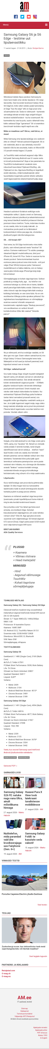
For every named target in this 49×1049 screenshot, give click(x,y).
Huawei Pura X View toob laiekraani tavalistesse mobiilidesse (33, 798)
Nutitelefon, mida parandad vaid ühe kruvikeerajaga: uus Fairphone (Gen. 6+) (13, 841)
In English (43, 1038)
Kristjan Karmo (38, 48)
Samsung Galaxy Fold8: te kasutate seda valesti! (35, 838)
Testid (6, 55)
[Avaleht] (24, 6)
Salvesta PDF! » (10, 766)
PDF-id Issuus (42, 1033)
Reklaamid (25, 1011)
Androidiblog (24, 757)
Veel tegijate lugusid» (38, 956)
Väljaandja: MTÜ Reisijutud (24, 1016)
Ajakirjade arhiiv (41, 1030)
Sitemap (24, 1008)
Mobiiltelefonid (10, 757)
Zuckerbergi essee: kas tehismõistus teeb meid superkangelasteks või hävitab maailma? (23, 947)
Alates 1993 (42, 1035)
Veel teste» (42, 905)
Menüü (6, 25)
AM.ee (24, 997)
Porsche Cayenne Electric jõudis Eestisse (22, 894)
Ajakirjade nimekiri (40, 1027)
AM (41, 809)
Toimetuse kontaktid (24, 1014)
